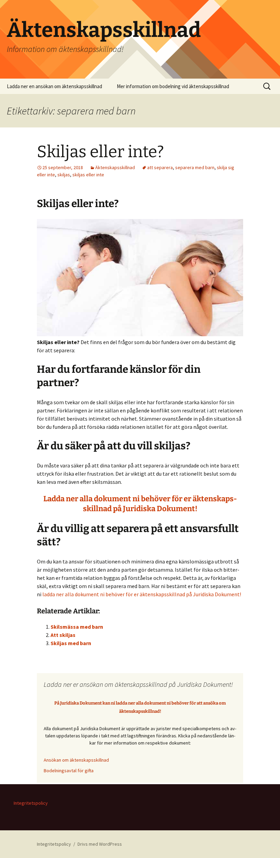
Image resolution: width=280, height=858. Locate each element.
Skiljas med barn (71, 643)
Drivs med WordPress (100, 844)
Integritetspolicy (31, 803)
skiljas (63, 175)
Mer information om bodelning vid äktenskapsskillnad (173, 86)
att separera (160, 167)
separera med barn (194, 167)
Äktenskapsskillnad (115, 167)
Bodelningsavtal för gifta (69, 770)
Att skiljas (63, 634)
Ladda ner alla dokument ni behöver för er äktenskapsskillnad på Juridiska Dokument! (140, 503)
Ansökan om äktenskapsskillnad (76, 760)
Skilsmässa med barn (77, 626)
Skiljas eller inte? (100, 152)
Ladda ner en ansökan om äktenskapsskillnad (54, 86)
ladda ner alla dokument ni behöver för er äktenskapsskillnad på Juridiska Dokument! (141, 594)
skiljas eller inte (88, 175)
